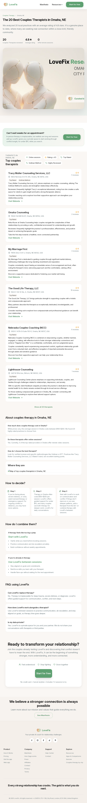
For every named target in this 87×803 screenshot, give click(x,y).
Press (26, 759)
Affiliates (27, 762)
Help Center (49, 753)
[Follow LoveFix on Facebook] (43, 740)
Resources (57, 4)
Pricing (6, 756)
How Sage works (30, 756)
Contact (27, 765)
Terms (26, 772)
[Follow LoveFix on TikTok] (49, 740)
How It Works (8, 753)
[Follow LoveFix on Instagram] (37, 740)
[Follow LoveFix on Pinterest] (55, 740)
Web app (7, 762)
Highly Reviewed (54, 163)
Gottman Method (35, 163)
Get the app (8, 759)
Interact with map (43, 471)
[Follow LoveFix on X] (31, 740)
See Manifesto (43, 715)
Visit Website (14, 201)
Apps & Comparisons (73, 756)
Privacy (27, 769)
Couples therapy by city (74, 762)
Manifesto (44, 4)
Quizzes (69, 759)
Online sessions (34, 157)
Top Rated (67, 157)
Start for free (74, 4)
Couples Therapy (8, 15)
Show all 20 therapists (43, 407)
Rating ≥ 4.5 (51, 157)
